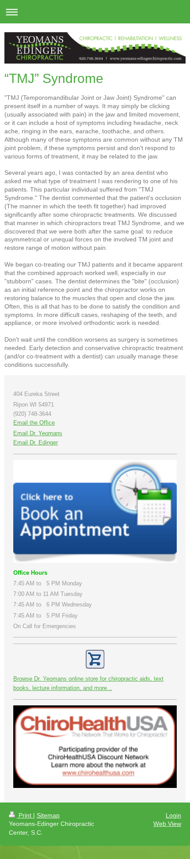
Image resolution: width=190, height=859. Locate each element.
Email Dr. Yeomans (37, 433)
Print (25, 815)
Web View (167, 823)
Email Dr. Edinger (35, 442)
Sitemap (48, 815)
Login (173, 815)
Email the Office (34, 422)
